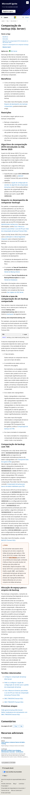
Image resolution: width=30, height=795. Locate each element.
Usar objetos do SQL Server (15, 292)
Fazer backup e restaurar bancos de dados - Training (13, 743)
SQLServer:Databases (10, 280)
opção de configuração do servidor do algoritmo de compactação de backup (16, 185)
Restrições (5, 39)
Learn (3, 21)
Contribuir (21, 783)
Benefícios (5, 37)
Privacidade (4, 786)
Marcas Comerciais (16, 790)
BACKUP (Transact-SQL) (8, 540)
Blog (14, 783)
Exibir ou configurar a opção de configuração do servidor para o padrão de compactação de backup (16, 685)
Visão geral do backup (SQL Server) (11, 710)
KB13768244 (13, 557)
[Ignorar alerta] (27, 2)
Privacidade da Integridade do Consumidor (12, 788)
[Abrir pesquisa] (23, 17)
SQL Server (13, 21)
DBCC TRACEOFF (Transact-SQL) (13, 702)
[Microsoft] (15, 17)
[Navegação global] (1, 17)
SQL (8, 21)
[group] (15, 337)
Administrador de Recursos (9, 224)
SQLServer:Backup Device (12, 272)
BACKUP (20, 176)
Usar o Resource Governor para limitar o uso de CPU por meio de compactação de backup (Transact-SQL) (15, 229)
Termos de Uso (5, 790)
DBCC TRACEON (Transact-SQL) (13, 698)
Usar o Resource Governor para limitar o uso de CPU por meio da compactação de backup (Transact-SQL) (16, 693)
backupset (10, 314)
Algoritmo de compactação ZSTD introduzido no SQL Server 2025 (15, 41)
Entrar (27, 17)
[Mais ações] (27, 21)
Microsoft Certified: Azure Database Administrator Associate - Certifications (12, 751)
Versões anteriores (6, 783)
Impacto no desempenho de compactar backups (15, 44)
